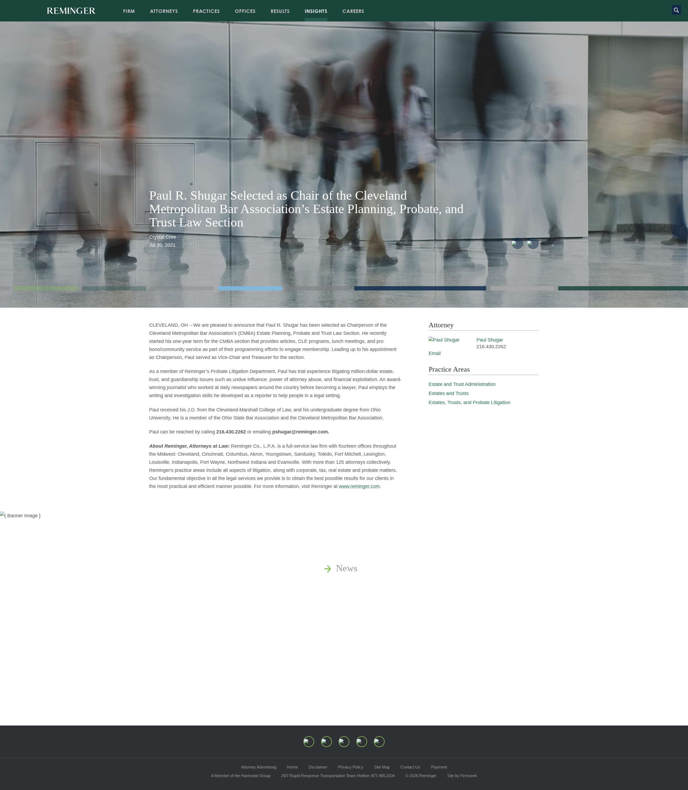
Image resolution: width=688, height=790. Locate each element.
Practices (206, 11)
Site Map (382, 767)
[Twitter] (344, 741)
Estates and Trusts (449, 393)
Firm (129, 11)
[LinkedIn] (326, 741)
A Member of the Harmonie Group (240, 775)
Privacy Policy (350, 767)
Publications (360, 583)
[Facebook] (361, 741)
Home (292, 767)
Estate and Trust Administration (462, 384)
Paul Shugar (489, 340)
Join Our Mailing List (377, 658)
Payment (439, 767)
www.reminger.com (359, 486)
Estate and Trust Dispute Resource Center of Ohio (432, 628)
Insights (316, 11)
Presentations (361, 613)
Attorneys (164, 11)
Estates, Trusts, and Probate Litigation (469, 402)
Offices (245, 11)
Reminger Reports (371, 598)
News (346, 568)
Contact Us (410, 767)
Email (435, 353)
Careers (353, 11)
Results (280, 11)
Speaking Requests (372, 643)
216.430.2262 (491, 346)
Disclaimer (318, 767)
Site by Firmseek (462, 775)
